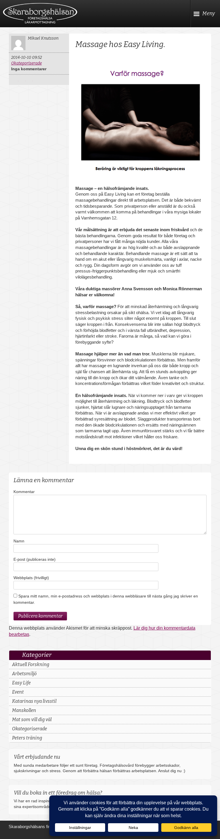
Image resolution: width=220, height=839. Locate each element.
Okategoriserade (26, 63)
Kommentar (24, 491)
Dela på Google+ (30, 80)
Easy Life (21, 683)
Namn (18, 541)
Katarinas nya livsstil (34, 701)
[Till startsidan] (40, 13)
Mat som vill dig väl (32, 719)
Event (18, 692)
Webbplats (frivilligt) (31, 577)
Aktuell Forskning (30, 664)
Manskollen (24, 710)
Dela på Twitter (15, 80)
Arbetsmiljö (24, 673)
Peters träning (27, 738)
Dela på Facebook (22, 80)
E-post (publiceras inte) (34, 559)
